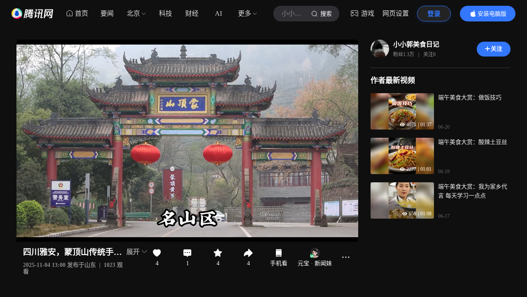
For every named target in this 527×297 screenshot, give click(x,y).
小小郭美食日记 (416, 44)
